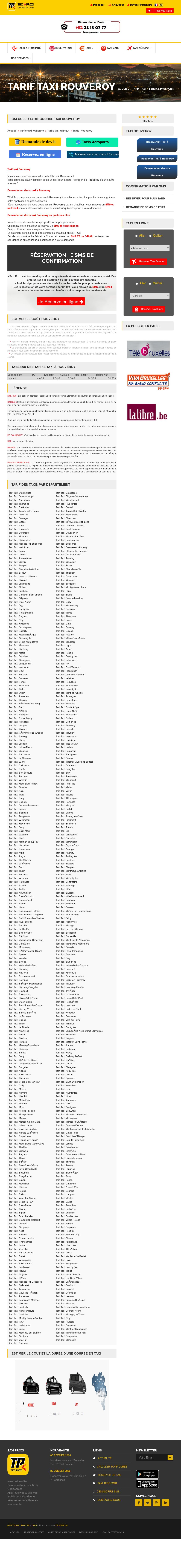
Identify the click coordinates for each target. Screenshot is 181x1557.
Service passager (161, 88)
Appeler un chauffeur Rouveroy (96, 154)
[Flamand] (161, 4)
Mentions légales (18, 1525)
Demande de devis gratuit (145, 207)
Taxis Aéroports (95, 141)
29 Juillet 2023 (60, 1470)
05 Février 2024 (60, 1455)
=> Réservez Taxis (161, 10)
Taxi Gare (112, 48)
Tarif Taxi (139, 88)
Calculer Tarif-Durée (111, 1466)
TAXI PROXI (61, 1525)
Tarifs (88, 48)
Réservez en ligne (38, 154)
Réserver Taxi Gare (151, 309)
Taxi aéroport (107, 1483)
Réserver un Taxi (109, 1475)
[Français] (156, 4)
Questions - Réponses (61, 1532)
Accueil (123, 88)
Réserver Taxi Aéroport (150, 261)
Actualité (104, 1458)
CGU (34, 1525)
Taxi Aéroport (142, 48)
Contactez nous (108, 1499)
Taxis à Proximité (29, 48)
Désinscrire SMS (107, 1491)
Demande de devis (38, 141)
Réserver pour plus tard (145, 198)
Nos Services (20, 58)
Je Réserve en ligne (59, 301)
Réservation (63, 48)
